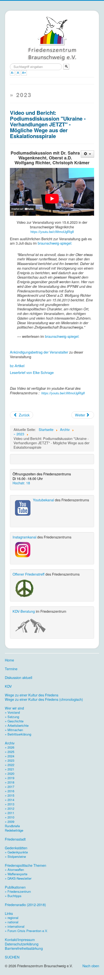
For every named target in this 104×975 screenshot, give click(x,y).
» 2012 (9, 808)
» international (14, 926)
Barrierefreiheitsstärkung (24, 948)
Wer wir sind (14, 708)
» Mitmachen (14, 729)
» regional (11, 917)
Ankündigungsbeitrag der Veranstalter (39, 352)
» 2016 (9, 791)
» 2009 (9, 821)
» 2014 (9, 799)
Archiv (10, 743)
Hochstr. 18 (21, 482)
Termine (11, 669)
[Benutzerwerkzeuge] (87, 153)
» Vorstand (12, 712)
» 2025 (9, 751)
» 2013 (9, 804)
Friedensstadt (15, 839)
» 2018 (9, 782)
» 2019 (9, 778)
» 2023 (9, 760)
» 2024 (9, 756)
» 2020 (9, 773)
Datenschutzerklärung (21, 944)
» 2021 (9, 769)
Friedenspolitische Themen (25, 865)
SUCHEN (12, 957)
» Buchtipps (13, 895)
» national (11, 922)
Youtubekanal (43, 499)
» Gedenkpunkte (16, 852)
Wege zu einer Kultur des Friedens (31, 695)
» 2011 (9, 812)
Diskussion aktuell (18, 677)
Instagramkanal (24, 536)
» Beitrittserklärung (18, 734)
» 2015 (9, 795)
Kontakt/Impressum (20, 939)
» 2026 (9, 747)
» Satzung (12, 716)
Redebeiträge (14, 830)
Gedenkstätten (16, 848)
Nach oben (90, 965)
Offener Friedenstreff (29, 574)
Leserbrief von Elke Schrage (32, 372)
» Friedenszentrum (18, 891)
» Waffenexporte (16, 874)
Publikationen (15, 887)
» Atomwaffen (14, 869)
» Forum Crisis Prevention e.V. (26, 930)
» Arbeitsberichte (17, 725)
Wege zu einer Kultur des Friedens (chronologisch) (44, 699)
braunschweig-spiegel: (55, 243)
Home (9, 660)
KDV (8, 686)
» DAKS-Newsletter (18, 878)
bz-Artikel (17, 365)
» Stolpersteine (15, 856)
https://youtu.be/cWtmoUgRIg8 (52, 232)
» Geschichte (14, 721)
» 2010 (9, 817)
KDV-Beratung (24, 611)
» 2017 (9, 786)
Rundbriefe (12, 826)
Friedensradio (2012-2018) (25, 904)
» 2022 (9, 764)
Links (9, 913)
